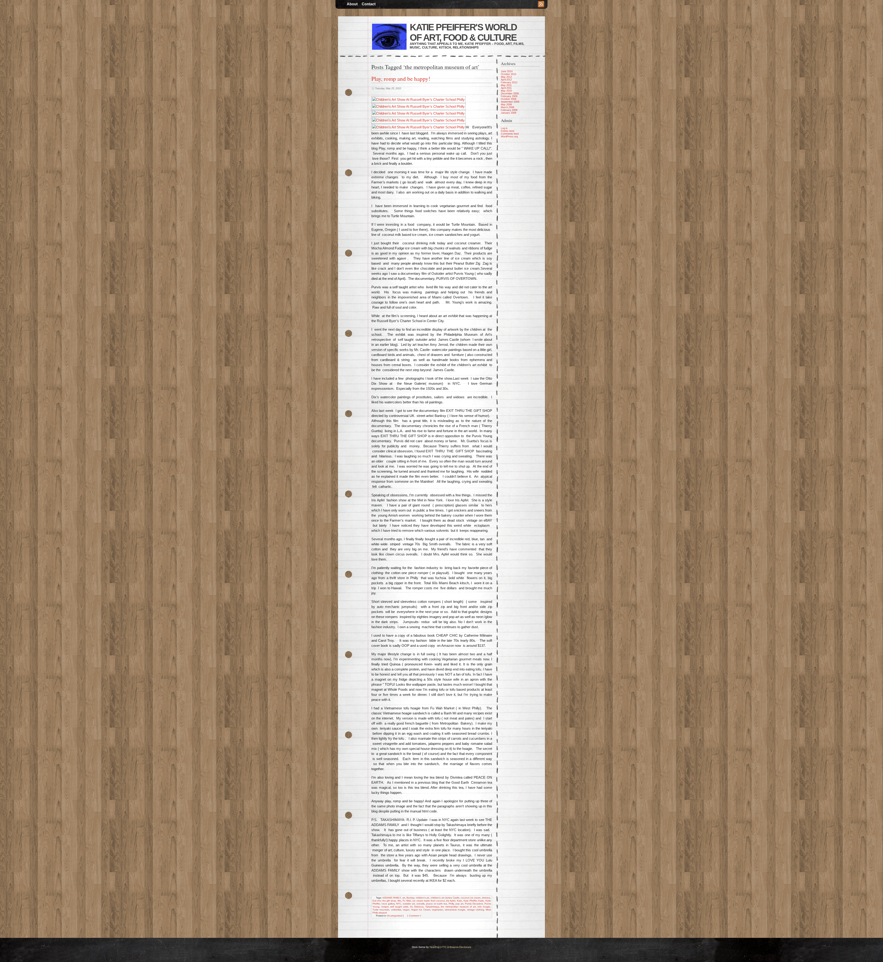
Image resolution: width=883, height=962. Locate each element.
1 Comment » (414, 915)
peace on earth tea (436, 903)
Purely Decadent (474, 903)
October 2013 (508, 74)
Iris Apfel (450, 900)
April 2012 (506, 79)
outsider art (409, 903)
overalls (420, 903)
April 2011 (506, 88)
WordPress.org (509, 136)
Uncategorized (394, 915)
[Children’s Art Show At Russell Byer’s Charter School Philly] (418, 99)
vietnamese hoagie (455, 909)
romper (384, 906)
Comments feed (510, 133)
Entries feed (507, 131)
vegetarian (437, 909)
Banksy (410, 897)
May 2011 (506, 85)
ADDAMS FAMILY (391, 897)
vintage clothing (475, 909)
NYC (398, 903)
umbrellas (396, 909)
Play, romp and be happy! (400, 78)
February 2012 (509, 82)
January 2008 (508, 112)
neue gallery (388, 903)
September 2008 (510, 101)
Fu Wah (407, 900)
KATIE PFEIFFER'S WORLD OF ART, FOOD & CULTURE (463, 32)
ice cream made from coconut (428, 900)
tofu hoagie (484, 906)
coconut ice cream (470, 897)
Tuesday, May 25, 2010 (388, 88)
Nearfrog (434, 947)
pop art (459, 903)
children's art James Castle (445, 897)
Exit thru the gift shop (384, 900)
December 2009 (510, 93)
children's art (422, 897)
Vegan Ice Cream (420, 909)
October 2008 (508, 99)
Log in (504, 128)
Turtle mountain (381, 909)
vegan (406, 909)
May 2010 (506, 90)
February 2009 (509, 96)
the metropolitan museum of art (458, 906)
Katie (481, 900)
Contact (369, 4)
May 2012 (506, 76)
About (352, 4)
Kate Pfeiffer (470, 900)
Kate (459, 900)
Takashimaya (432, 906)
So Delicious (417, 906)
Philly (451, 903)
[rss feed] (541, 4)
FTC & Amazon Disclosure (456, 947)
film (399, 900)
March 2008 (507, 107)
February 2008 (509, 110)
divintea (486, 897)
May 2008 (506, 104)
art (403, 897)
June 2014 (507, 71)
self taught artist (399, 906)
